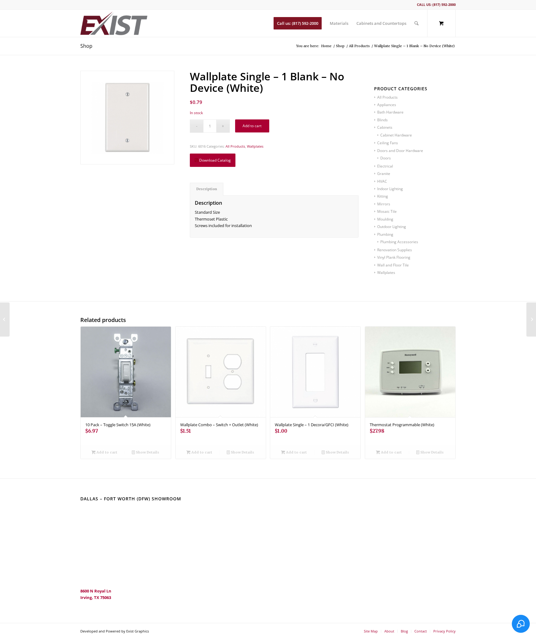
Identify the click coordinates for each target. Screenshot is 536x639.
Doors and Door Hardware (400, 150)
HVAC (382, 181)
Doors (385, 158)
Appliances (386, 104)
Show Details (147, 452)
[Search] (416, 23)
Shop (86, 45)
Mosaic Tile (387, 211)
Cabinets (384, 127)
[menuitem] (298, 23)
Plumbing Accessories (399, 241)
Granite (383, 173)
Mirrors (383, 204)
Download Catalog (214, 160)
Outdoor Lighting (391, 226)
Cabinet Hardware (396, 135)
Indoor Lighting (390, 188)
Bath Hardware (390, 112)
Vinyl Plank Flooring (393, 257)
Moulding (385, 219)
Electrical (385, 166)
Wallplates (255, 146)
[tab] (206, 189)
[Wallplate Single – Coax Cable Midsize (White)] (5, 319)
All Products (235, 146)
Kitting (382, 196)
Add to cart (252, 125)
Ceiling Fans (387, 142)
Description (206, 189)
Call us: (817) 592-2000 (436, 4)
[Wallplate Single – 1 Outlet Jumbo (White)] (531, 319)
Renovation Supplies (394, 249)
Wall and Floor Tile (393, 265)
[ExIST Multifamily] (113, 23)
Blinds (382, 120)
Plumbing (385, 234)
